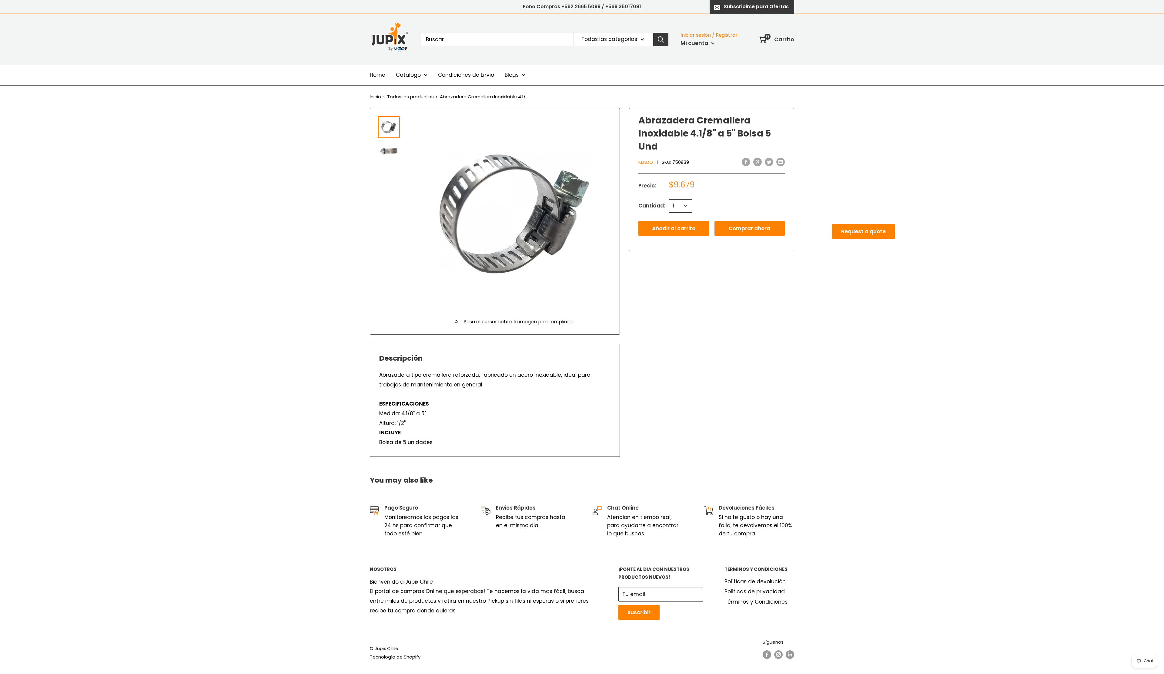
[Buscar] (660, 39)
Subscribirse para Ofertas (756, 6)
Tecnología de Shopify (395, 657)
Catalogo (408, 75)
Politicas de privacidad (754, 591)
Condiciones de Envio (466, 75)
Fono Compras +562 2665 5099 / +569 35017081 (582, 6)
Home (377, 75)
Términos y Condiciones (756, 601)
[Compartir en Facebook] (746, 162)
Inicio (375, 96)
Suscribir (639, 612)
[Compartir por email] (780, 162)
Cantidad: (651, 205)
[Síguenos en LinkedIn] (790, 654)
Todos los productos (410, 96)
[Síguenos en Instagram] (778, 654)
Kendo (645, 162)
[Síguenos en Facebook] (767, 654)
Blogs (512, 75)
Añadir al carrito (673, 228)
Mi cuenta (695, 43)
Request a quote (863, 231)
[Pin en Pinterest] (757, 162)
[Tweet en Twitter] (769, 162)
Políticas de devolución (755, 581)
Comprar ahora (749, 228)
